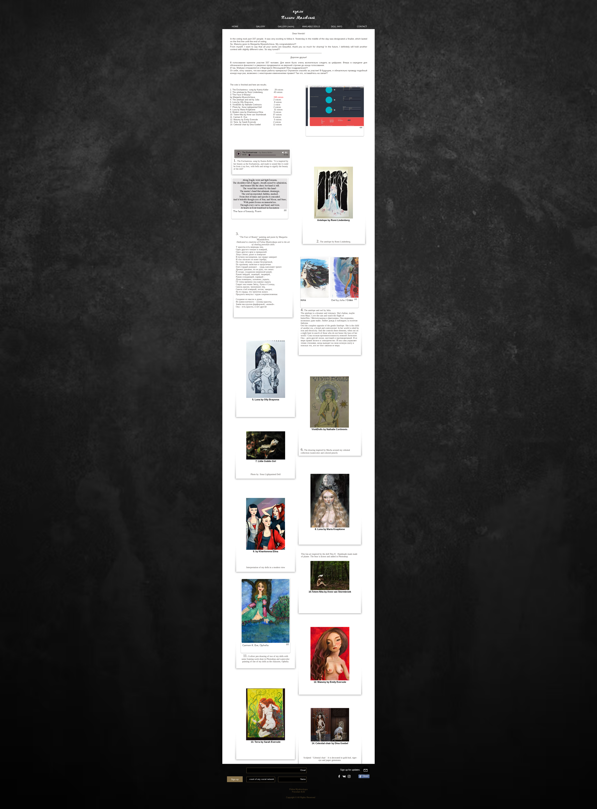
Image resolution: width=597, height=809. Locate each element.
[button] (335, 110)
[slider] (286, 152)
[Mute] (283, 152)
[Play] (238, 153)
